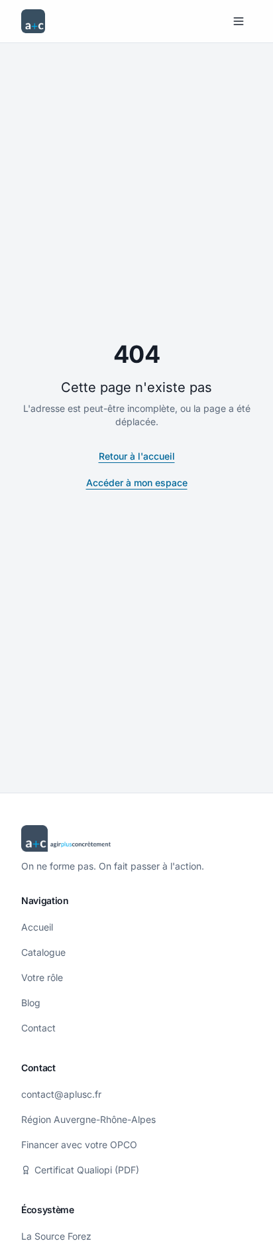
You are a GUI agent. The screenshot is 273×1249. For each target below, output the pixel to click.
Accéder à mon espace (137, 482)
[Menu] (238, 21)
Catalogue (43, 952)
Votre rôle (42, 977)
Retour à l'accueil (137, 456)
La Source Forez (56, 1236)
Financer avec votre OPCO (79, 1144)
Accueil (37, 927)
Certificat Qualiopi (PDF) (86, 1169)
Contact (38, 1027)
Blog (30, 1002)
